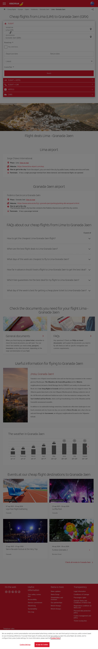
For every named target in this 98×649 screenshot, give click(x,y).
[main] (49, 639)
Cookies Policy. (55, 638)
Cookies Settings (25, 644)
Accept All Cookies (42, 644)
